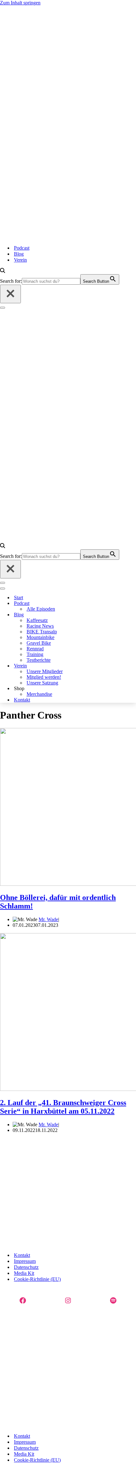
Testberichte (39, 660)
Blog (19, 254)
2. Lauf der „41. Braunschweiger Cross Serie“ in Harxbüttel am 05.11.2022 (63, 1106)
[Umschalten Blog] (81, 615)
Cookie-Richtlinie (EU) (37, 1279)
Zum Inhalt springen (20, 2)
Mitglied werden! (44, 677)
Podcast (21, 248)
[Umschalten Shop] (81, 688)
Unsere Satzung (42, 682)
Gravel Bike (39, 643)
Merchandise (39, 694)
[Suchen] (2, 271)
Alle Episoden (41, 609)
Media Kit (24, 1273)
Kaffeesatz (37, 620)
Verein (20, 260)
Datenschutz (26, 1267)
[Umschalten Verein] (81, 666)
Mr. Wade (48, 919)
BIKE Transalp (42, 631)
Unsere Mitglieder (45, 671)
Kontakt (22, 699)
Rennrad (35, 648)
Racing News (40, 626)
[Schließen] (10, 294)
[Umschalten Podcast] (81, 603)
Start (18, 597)
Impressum (25, 1261)
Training (35, 654)
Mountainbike (40, 637)
